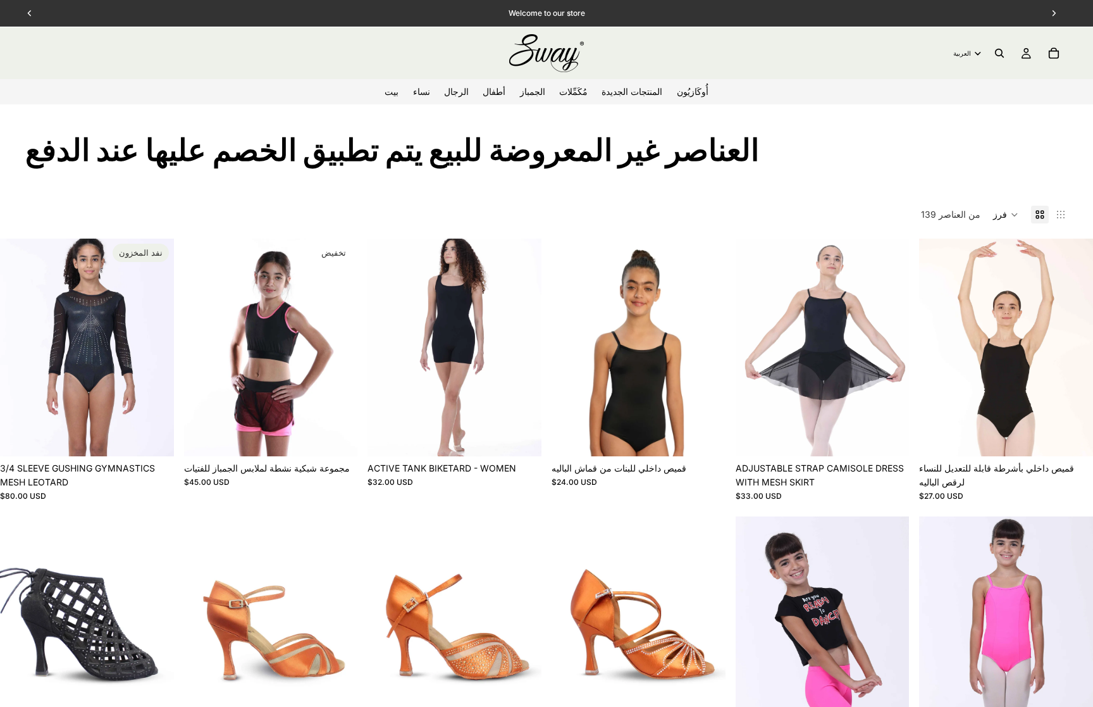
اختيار (349, 436)
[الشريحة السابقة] (19, 347)
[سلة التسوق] (1054, 53)
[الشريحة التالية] (155, 347)
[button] (1005, 214)
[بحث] (999, 53)
